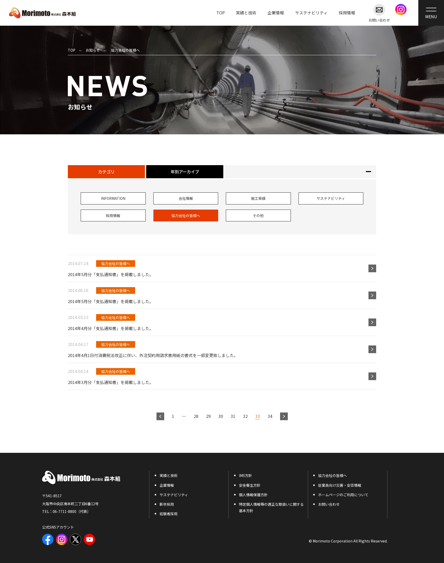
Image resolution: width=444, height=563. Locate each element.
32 (245, 416)
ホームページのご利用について (343, 494)
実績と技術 (246, 13)
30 (220, 416)
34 (270, 416)
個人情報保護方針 (253, 494)
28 (196, 416)
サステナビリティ (311, 13)
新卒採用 (167, 504)
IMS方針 (245, 475)
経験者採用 (169, 513)
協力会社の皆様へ (185, 215)
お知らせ (93, 50)
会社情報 (186, 198)
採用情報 (347, 13)
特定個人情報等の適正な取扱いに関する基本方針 (271, 507)
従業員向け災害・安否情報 (339, 485)
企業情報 (275, 13)
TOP (220, 13)
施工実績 (258, 198)
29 (208, 416)
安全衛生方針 (250, 485)
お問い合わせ (379, 19)
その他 (258, 215)
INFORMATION (113, 198)
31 (233, 416)
